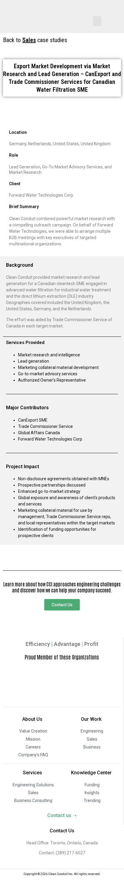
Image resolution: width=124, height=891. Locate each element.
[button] (97, 21)
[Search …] (115, 18)
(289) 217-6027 (70, 852)
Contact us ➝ (61, 815)
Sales (29, 40)
